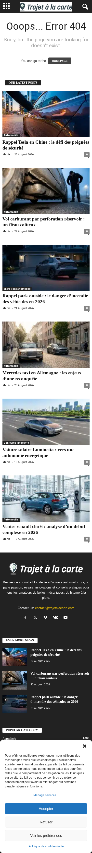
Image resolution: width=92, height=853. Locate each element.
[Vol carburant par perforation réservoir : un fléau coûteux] (46, 191)
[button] (84, 746)
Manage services (44, 795)
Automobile (11, 135)
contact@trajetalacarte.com (54, 608)
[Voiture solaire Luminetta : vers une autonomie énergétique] (46, 422)
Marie (6, 154)
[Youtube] (66, 618)
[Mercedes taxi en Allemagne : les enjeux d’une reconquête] (46, 345)
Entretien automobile (17, 289)
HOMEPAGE (59, 60)
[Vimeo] (46, 618)
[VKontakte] (57, 618)
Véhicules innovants (16, 442)
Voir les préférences (46, 835)
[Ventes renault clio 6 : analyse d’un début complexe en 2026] (46, 498)
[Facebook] (26, 618)
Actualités (9, 738)
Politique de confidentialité (46, 846)
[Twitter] (36, 618)
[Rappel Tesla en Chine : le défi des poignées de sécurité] (46, 114)
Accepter (46, 809)
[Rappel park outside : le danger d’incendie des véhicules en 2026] (46, 268)
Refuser (46, 822)
